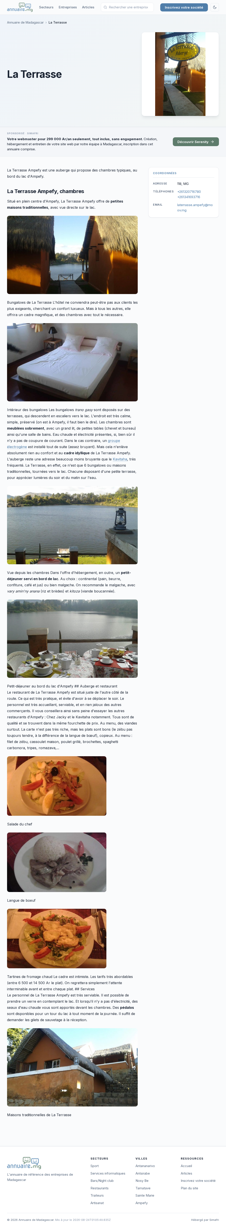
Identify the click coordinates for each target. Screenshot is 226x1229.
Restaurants (99, 1188)
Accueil (186, 1166)
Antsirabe (143, 1173)
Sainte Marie (145, 1195)
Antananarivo (145, 1166)
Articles (88, 7)
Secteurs (46, 7)
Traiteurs (97, 1195)
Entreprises (68, 7)
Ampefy (142, 1203)
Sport (94, 1166)
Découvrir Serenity (193, 142)
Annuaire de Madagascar (25, 22)
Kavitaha (120, 459)
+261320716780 (189, 192)
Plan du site (189, 1188)
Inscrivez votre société (184, 7)
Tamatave (143, 1188)
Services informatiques (107, 1173)
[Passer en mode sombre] (215, 7)
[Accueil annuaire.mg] (20, 7)
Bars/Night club (102, 1181)
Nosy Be (142, 1181)
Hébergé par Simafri (205, 1220)
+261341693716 (188, 197)
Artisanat (97, 1203)
